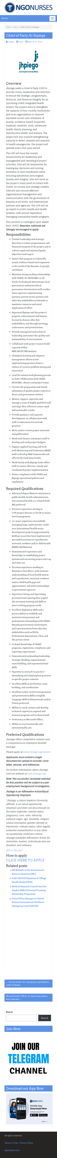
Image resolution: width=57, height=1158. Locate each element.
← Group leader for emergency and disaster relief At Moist (27, 983)
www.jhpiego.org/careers (36, 752)
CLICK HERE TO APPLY (25, 860)
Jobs (15, 27)
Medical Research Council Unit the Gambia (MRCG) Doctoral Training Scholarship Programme (29, 890)
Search (9, 1012)
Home (8, 27)
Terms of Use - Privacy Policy (18, 1143)
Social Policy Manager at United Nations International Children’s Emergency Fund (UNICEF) (28, 902)
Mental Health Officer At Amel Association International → (26, 997)
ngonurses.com (11, 1150)
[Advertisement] (28, 939)
